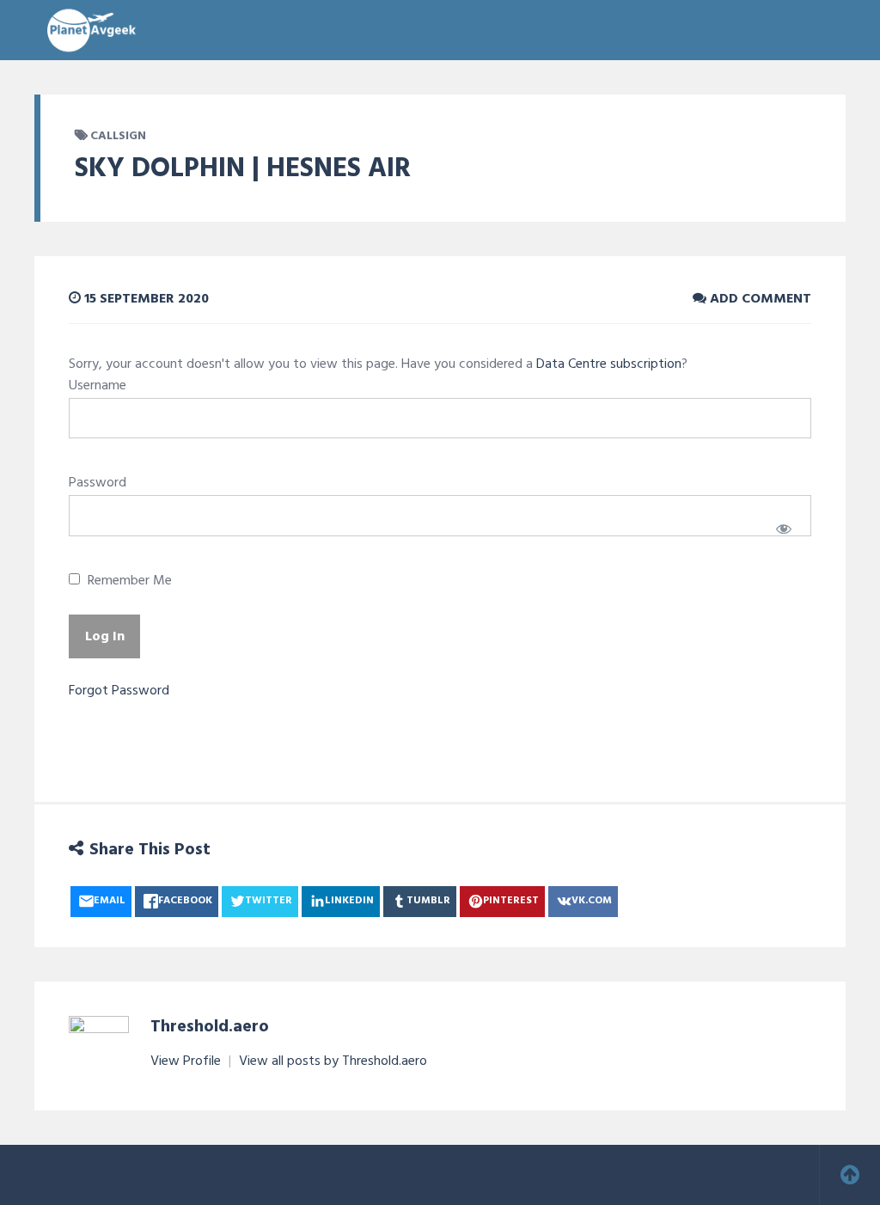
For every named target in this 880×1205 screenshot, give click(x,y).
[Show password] (783, 528)
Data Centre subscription (608, 364)
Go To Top (850, 1175)
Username (97, 386)
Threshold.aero (209, 1027)
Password (97, 483)
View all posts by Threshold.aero (333, 1061)
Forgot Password (119, 691)
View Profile (187, 1061)
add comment (758, 299)
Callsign (118, 136)
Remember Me (128, 581)
